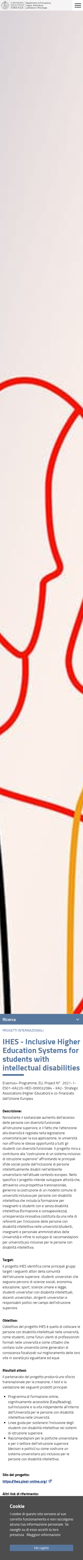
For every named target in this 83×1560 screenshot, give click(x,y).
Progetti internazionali (23, 1030)
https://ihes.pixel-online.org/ (25, 1481)
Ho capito (41, 1547)
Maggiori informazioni (43, 1534)
